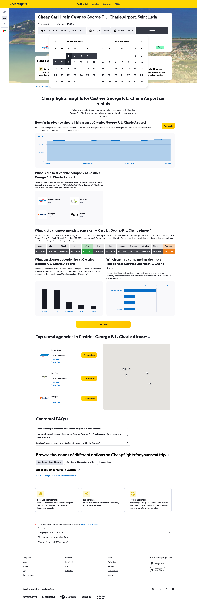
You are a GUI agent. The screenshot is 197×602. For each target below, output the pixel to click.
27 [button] (55, 81)
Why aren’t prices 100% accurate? (53, 542)
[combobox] (45, 24)
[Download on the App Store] (157, 569)
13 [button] (55, 68)
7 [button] (62, 62)
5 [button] (94, 55)
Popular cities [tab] (105, 462)
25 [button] (87, 75)
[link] (168, 126)
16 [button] (75, 68)
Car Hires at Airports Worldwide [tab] (80, 462)
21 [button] (62, 75)
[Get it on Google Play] (157, 563)
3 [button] (81, 55)
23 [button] (74, 75)
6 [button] (55, 62)
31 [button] (141, 81)
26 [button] (94, 75)
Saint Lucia (44, 86)
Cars (36, 86)
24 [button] (81, 75)
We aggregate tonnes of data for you (54, 537)
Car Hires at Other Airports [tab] (49, 462)
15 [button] (68, 68)
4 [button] (87, 55)
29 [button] (68, 81)
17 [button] (81, 68)
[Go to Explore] (4, 23)
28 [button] (62, 81)
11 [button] (88, 62)
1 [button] (68, 55)
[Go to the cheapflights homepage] (19, 4)
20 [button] (55, 75)
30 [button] (74, 81)
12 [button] (94, 62)
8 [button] (68, 62)
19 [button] (94, 68)
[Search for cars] (4, 18)
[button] (5, 4)
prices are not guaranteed (89, 524)
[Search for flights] (4, 12)
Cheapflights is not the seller (50, 532)
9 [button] (74, 62)
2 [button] (74, 55)
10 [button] (81, 62)
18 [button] (88, 68)
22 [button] (68, 75)
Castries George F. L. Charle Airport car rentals (56, 476)
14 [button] (62, 68)
